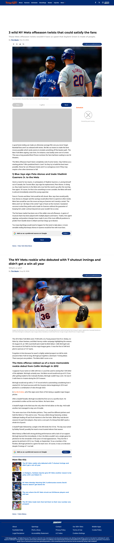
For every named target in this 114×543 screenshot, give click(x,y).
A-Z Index (59, 533)
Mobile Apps (96, 527)
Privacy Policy (61, 530)
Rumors (26, 2)
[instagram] (103, 2)
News (21, 2)
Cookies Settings (79, 533)
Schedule (34, 2)
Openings (35, 527)
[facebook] (95, 2)
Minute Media (13, 538)
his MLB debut (19, 392)
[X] (99, 2)
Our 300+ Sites (78, 527)
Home (14, 246)
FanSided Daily (17, 530)
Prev (17, 105)
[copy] (23, 44)
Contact (58, 527)
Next (66, 105)
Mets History (22, 514)
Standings (42, 2)
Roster (50, 2)
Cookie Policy (97, 530)
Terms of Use (77, 530)
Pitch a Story (36, 530)
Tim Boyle (15, 40)
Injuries (56, 2)
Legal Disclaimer (18, 533)
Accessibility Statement (40, 533)
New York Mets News (25, 246)
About (14, 527)
